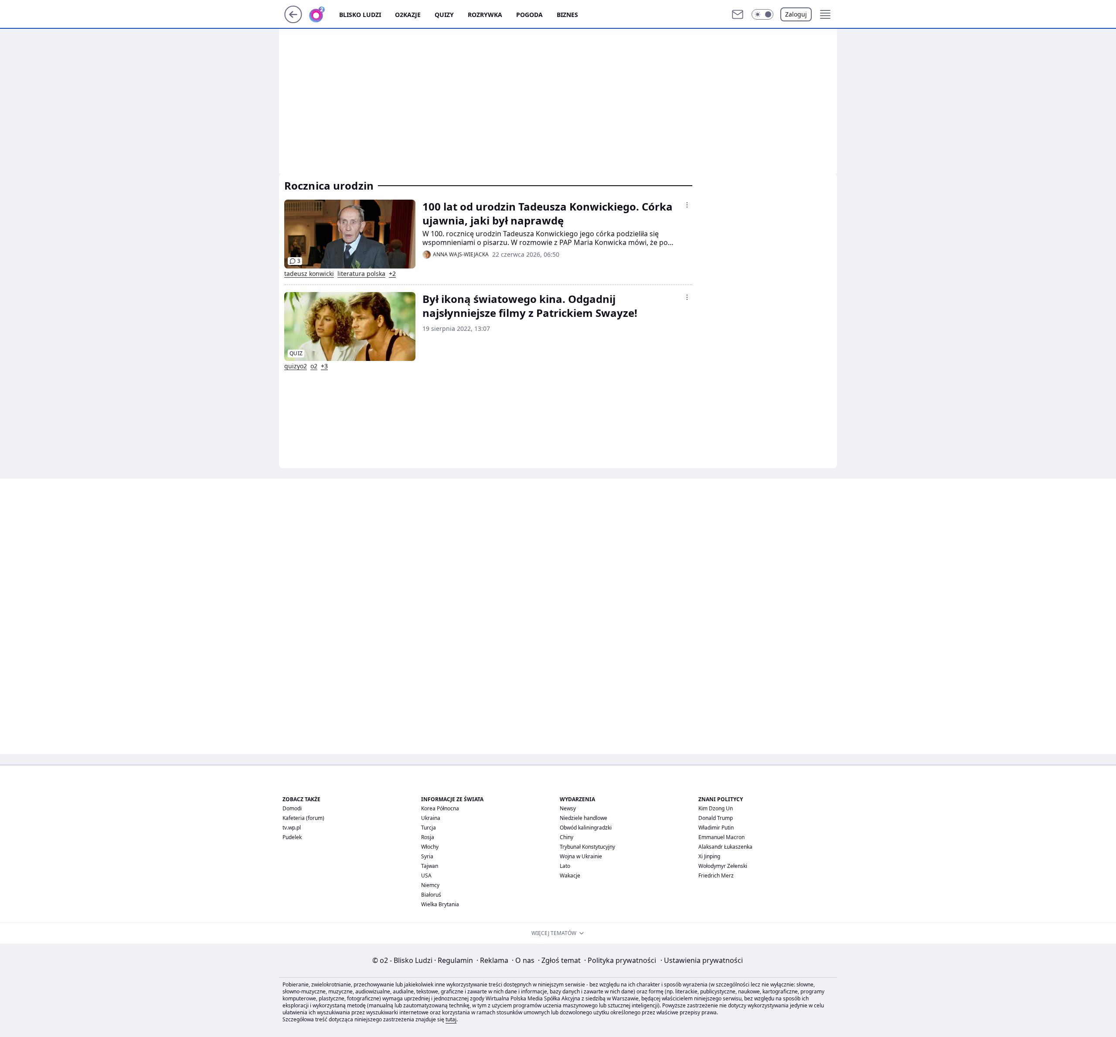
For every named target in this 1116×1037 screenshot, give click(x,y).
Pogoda (529, 14)
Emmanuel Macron (721, 837)
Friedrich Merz (716, 875)
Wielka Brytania (440, 904)
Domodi (292, 808)
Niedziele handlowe (583, 818)
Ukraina (430, 818)
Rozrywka (485, 14)
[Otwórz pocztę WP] (738, 14)
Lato (565, 866)
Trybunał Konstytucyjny (587, 846)
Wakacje (570, 875)
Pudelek (292, 837)
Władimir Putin (716, 827)
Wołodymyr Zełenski (722, 866)
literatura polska (361, 273)
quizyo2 (295, 366)
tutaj (451, 1019)
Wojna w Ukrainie (581, 856)
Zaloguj (796, 14)
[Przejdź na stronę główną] (293, 20)
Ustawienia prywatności (701, 960)
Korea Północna (440, 808)
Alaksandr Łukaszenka (725, 846)
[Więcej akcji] (687, 205)
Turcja (428, 827)
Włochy (430, 846)
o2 (313, 366)
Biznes (567, 14)
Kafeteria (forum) (303, 818)
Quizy (444, 14)
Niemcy (430, 885)
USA (426, 875)
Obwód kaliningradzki (586, 827)
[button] (762, 14)
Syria (427, 856)
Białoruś (431, 894)
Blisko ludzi (360, 14)
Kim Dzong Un (715, 808)
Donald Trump (715, 818)
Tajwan (429, 866)
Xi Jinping (709, 856)
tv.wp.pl (291, 827)
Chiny (566, 837)
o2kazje (408, 14)
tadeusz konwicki (309, 273)
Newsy (568, 808)
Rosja (427, 837)
